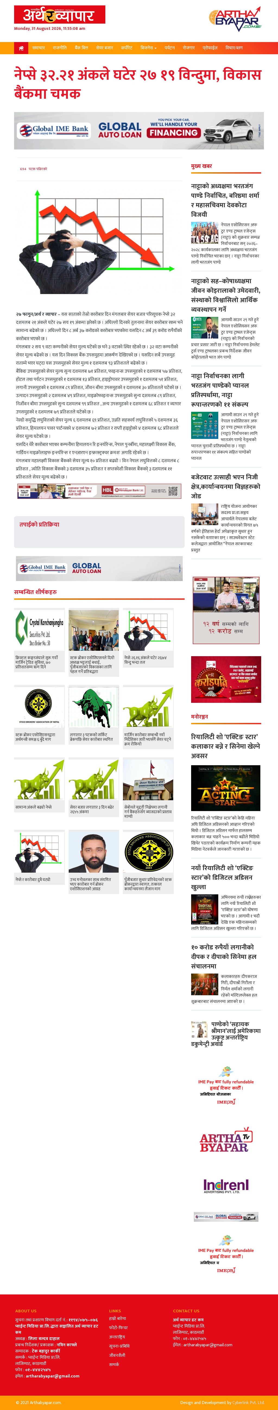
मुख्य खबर (201, 166)
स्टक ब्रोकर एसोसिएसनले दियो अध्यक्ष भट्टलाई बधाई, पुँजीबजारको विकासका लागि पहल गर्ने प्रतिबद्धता (92, 665)
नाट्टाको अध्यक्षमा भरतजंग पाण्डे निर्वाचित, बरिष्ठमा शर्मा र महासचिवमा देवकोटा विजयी (225, 200)
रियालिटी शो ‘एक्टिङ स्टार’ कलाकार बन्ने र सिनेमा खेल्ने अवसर (225, 747)
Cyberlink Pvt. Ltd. (248, 1402)
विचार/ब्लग (234, 47)
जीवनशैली (117, 1355)
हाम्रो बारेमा (117, 1318)
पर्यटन (170, 47)
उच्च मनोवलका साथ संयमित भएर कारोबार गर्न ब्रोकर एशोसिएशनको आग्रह (90, 884)
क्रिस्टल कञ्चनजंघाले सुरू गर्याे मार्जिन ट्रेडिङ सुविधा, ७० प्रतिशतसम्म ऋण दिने (36, 663)
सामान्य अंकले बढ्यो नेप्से (33, 807)
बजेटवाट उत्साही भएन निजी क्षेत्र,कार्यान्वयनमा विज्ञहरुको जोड (225, 487)
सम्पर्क (114, 1364)
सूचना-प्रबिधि (119, 1346)
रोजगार (189, 47)
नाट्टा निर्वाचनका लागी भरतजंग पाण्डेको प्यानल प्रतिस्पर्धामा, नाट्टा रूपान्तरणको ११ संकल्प (220, 390)
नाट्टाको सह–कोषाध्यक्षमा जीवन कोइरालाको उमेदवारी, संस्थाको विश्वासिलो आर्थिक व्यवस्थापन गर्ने (225, 295)
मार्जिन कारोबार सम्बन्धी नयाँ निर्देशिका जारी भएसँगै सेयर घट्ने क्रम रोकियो (147, 740)
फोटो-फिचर (118, 1328)
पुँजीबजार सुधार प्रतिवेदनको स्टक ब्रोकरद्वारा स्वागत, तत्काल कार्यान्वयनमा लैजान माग (148, 884)
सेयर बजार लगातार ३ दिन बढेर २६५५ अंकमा (92, 809)
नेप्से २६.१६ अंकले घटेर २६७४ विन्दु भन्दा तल (145, 660)
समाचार (38, 47)
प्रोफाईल (210, 47)
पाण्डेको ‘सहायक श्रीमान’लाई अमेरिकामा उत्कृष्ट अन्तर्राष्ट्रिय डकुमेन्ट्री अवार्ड (226, 1034)
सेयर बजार (104, 47)
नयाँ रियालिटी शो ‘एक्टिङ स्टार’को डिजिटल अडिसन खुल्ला (222, 878)
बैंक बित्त (81, 47)
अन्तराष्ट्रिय (117, 1337)
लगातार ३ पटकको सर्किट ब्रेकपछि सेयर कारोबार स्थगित (91, 737)
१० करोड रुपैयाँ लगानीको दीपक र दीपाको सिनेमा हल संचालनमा (224, 957)
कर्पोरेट (126, 47)
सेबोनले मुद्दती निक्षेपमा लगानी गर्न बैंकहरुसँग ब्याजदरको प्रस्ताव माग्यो (148, 812)
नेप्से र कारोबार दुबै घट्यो (32, 879)
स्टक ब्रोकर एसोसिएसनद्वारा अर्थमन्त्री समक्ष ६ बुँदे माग (35, 737)
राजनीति (60, 47)
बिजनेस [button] (147, 47)
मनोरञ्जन (40, 59)
